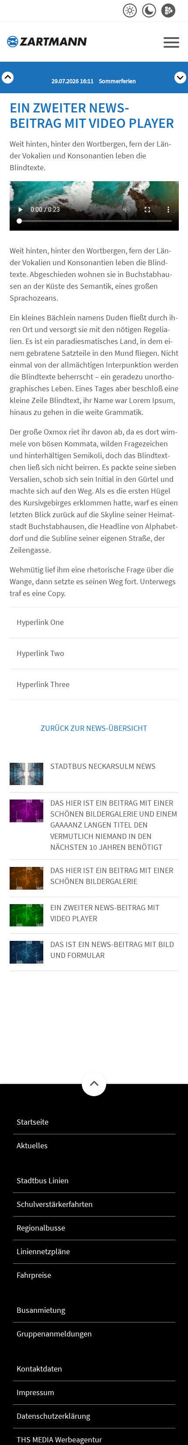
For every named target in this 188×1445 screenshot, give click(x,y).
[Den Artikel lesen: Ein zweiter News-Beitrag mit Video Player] (26, 915)
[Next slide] (180, 78)
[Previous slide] (8, 78)
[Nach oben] (94, 1084)
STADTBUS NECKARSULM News (103, 766)
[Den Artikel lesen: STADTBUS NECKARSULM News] (26, 774)
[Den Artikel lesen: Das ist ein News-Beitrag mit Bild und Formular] (26, 952)
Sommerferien (94, 81)
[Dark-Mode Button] (149, 11)
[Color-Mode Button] (168, 11)
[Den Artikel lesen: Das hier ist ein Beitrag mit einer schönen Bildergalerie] (26, 878)
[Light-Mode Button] (130, 11)
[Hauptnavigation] (171, 41)
